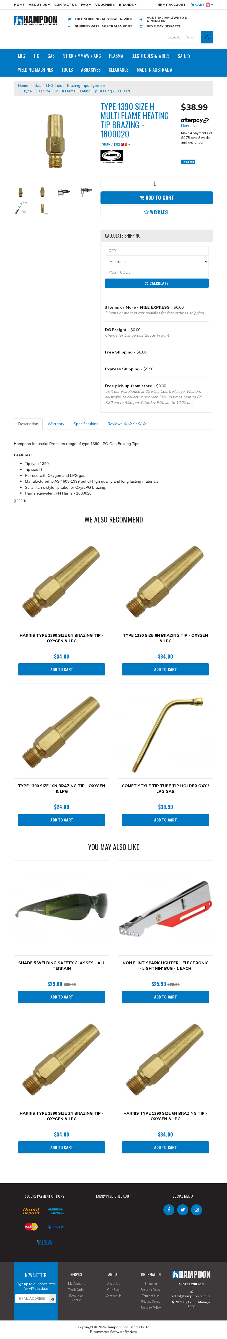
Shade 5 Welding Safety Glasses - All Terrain (61, 965)
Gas (51, 56)
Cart (201, 4)
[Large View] (20, 192)
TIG (36, 56)
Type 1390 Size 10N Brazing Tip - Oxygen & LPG (61, 788)
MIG (21, 56)
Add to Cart (159, 197)
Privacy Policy (150, 1302)
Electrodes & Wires (150, 56)
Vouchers (105, 4)
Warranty (56, 424)
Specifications (86, 424)
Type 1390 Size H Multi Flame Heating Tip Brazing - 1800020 (77, 91)
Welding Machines (35, 69)
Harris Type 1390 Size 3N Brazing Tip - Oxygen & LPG (62, 1116)
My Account (174, 4)
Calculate (158, 283)
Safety (184, 56)
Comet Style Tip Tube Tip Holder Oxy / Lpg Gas (165, 788)
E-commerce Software (107, 1332)
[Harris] (111, 156)
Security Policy (151, 1308)
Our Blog (113, 1290)
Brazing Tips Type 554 (87, 85)
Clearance (118, 69)
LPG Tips (54, 85)
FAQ (85, 4)
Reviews (116, 424)
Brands (127, 4)
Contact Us (65, 4)
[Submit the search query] (207, 37)
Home (19, 4)
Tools (67, 69)
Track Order (76, 1290)
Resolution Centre (76, 1298)
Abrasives (90, 69)
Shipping (151, 1284)
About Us (38, 4)
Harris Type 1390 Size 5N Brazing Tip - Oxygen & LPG (62, 638)
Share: (108, 144)
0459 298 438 (192, 1284)
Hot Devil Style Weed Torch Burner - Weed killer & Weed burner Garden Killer (47, 1316)
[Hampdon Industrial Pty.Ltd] (35, 20)
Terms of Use (150, 1296)
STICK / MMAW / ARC (82, 56)
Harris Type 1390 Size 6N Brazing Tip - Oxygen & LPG (165, 1116)
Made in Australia (154, 69)
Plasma (116, 56)
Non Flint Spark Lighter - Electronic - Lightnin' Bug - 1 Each (165, 965)
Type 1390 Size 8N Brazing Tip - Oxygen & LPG (165, 638)
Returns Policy (151, 1290)
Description (28, 424)
